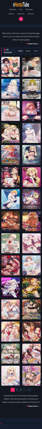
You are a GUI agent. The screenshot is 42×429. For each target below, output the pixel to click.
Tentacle (12, 9)
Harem (11, 14)
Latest (20, 51)
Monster (29, 9)
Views (36, 51)
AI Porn (31, 14)
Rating (28, 51)
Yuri (21, 9)
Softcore (20, 14)
